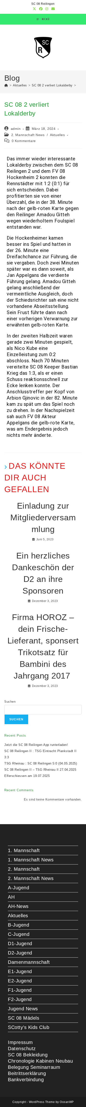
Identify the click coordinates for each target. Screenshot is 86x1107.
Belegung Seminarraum (34, 1067)
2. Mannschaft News (28, 135)
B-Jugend (18, 925)
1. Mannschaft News (31, 859)
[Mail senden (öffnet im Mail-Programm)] (52, 9)
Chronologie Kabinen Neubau (40, 1061)
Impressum (20, 1042)
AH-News (18, 906)
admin (16, 129)
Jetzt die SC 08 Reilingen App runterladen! (36, 745)
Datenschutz (22, 1048)
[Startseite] (6, 85)
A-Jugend (18, 887)
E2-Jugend (20, 980)
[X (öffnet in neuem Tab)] (34, 9)
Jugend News (23, 1008)
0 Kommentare (24, 141)
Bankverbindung (26, 1079)
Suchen (10, 701)
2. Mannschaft (24, 869)
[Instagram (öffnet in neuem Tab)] (47, 9)
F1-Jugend (20, 990)
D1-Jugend (20, 943)
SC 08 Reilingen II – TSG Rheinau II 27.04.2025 (40, 769)
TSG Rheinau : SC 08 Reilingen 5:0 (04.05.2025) (40, 763)
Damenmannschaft (29, 962)
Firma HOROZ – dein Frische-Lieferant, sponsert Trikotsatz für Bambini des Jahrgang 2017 (43, 646)
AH (11, 897)
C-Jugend (18, 934)
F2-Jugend (20, 999)
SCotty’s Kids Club (28, 1027)
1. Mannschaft (24, 850)
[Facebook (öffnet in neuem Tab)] (41, 9)
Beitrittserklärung (27, 1073)
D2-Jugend (20, 952)
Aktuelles (57, 135)
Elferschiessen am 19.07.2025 (27, 776)
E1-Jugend (20, 971)
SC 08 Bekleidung (28, 1054)
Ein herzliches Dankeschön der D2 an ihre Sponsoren (43, 573)
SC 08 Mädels (23, 1018)
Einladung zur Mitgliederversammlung (43, 517)
